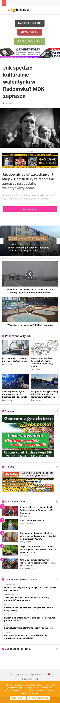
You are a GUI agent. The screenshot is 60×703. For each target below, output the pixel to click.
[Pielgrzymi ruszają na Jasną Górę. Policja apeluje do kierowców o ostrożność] (44, 381)
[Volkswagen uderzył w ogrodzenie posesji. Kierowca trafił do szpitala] (15, 381)
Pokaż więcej (29, 209)
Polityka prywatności (38, 698)
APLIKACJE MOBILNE (30, 23)
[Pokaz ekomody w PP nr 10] (10, 524)
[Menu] (3, 11)
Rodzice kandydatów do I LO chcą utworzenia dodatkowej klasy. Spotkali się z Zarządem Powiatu (38, 536)
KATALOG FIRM (30, 32)
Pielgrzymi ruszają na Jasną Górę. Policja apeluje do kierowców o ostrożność (44, 394)
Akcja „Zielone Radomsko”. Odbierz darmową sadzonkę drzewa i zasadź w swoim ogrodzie (38, 549)
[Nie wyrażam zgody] (56, 692)
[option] (30, 241)
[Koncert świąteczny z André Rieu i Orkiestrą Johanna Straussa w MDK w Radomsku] (10, 511)
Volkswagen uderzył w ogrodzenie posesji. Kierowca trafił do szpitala (14, 394)
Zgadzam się (18, 698)
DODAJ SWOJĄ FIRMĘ (31, 41)
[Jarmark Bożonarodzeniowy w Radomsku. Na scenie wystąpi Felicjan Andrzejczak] (10, 563)
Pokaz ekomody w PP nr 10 (32, 520)
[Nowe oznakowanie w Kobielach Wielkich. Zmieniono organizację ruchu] (44, 347)
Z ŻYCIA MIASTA (20, 239)
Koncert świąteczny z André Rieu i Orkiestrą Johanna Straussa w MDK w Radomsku (37, 510)
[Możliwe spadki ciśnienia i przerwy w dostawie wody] (15, 347)
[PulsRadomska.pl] (18, 10)
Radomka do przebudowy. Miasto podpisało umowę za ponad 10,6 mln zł (28, 250)
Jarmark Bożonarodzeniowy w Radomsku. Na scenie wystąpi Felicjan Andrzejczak (38, 563)
